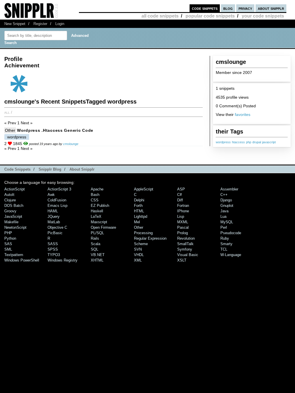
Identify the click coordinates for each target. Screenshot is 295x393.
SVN (138, 249)
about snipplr (271, 8)
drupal (256, 142)
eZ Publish (100, 205)
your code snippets (263, 16)
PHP (8, 233)
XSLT (181, 260)
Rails (95, 238)
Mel (137, 222)
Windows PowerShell (21, 260)
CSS (95, 200)
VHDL (139, 255)
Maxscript (99, 222)
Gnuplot (226, 205)
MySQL (226, 222)
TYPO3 (54, 255)
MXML (182, 222)
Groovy (10, 211)
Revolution (186, 238)
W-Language (230, 255)
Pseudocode (230, 233)
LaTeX (96, 216)
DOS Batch (13, 205)
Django (226, 200)
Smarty (226, 244)
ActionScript (14, 189)
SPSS (53, 249)
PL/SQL (97, 233)
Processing (143, 233)
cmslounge (70, 144)
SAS (8, 244)
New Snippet (14, 24)
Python (10, 238)
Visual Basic (187, 255)
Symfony (184, 249)
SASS (53, 244)
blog (228, 8)
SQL (94, 249)
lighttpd (140, 216)
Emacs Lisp (57, 205)
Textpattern (13, 255)
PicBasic (55, 233)
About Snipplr (81, 169)
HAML (53, 211)
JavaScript (13, 216)
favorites (242, 114)
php (248, 142)
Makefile (11, 222)
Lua (223, 216)
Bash (95, 194)
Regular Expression (150, 238)
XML (138, 260)
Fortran (183, 205)
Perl (223, 227)
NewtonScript (15, 227)
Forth (138, 205)
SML (8, 249)
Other (10, 130)
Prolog (182, 233)
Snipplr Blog (50, 169)
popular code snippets (210, 16)
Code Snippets (17, 169)
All (7, 112)
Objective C (57, 227)
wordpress (223, 142)
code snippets (205, 8)
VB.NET (98, 255)
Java (224, 211)
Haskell (97, 211)
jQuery (54, 216)
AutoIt (9, 194)
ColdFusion (57, 200)
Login (59, 24)
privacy (245, 8)
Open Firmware (103, 227)
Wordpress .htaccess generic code (55, 130)
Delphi (139, 200)
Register (40, 24)
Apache (97, 189)
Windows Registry (62, 260)
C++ (224, 194)
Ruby (224, 238)
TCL (223, 249)
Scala (95, 244)
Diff (180, 200)
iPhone (183, 211)
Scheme (141, 244)
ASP (181, 189)
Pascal (183, 227)
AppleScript (143, 189)
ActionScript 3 (59, 189)
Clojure (10, 200)
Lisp (180, 216)
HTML (139, 211)
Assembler (229, 189)
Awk (51, 194)
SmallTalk (185, 244)
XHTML (97, 260)
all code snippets (160, 16)
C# (179, 194)
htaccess (238, 142)
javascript (269, 142)
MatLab (54, 222)
